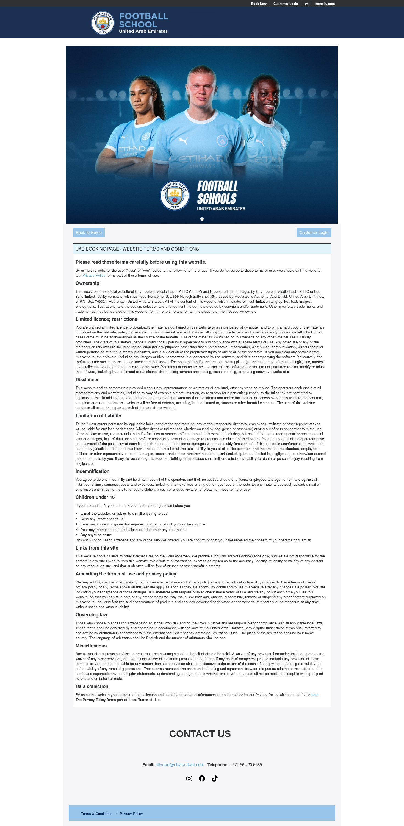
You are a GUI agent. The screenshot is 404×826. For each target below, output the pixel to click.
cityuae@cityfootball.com (180, 764)
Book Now (259, 3)
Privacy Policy (94, 275)
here (314, 694)
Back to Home (89, 232)
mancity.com (325, 3)
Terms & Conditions (96, 813)
